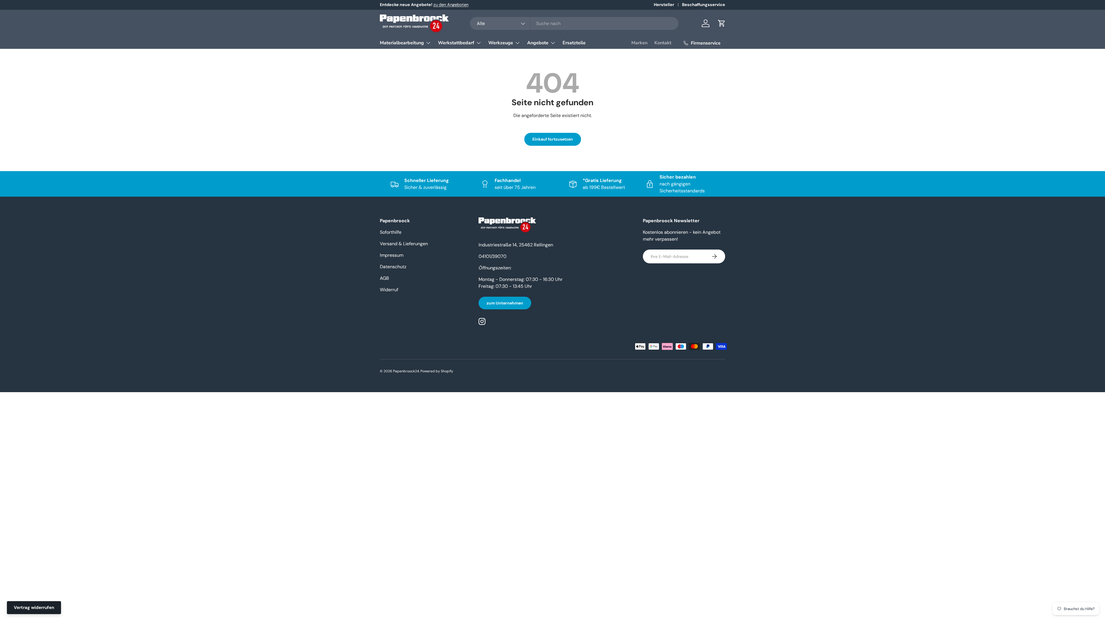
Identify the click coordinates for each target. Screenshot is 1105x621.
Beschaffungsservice (703, 4)
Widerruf (389, 290)
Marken (639, 43)
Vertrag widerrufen (34, 607)
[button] (721, 23)
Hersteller (664, 4)
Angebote (537, 43)
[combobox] (574, 23)
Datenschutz (393, 267)
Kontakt (662, 43)
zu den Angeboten (450, 4)
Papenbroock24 (406, 371)
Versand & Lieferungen (404, 244)
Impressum (391, 255)
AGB (384, 278)
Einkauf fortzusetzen (552, 139)
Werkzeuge (500, 43)
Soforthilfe (390, 232)
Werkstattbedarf (456, 43)
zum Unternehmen (505, 303)
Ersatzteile (574, 43)
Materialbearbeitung (402, 43)
